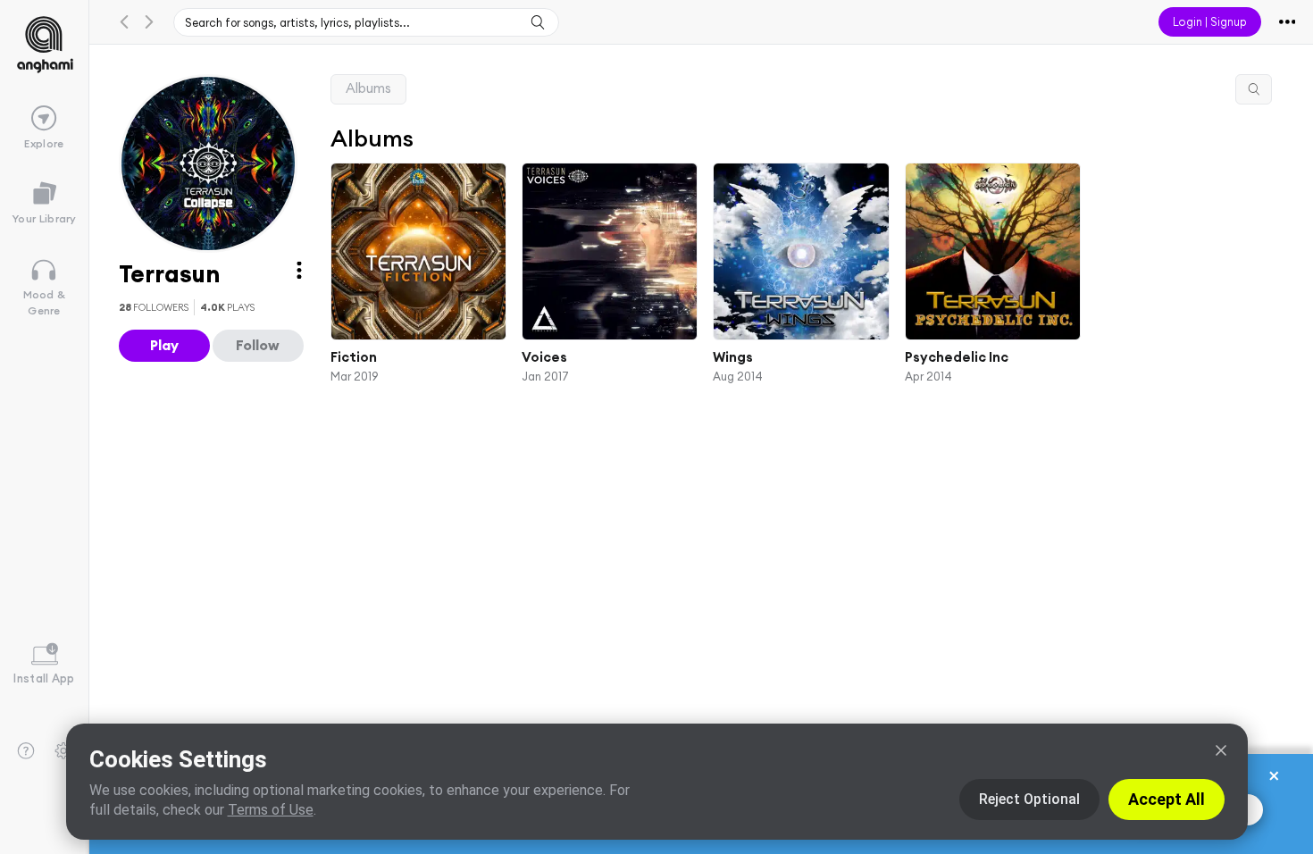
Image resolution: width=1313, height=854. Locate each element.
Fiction (353, 356)
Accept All (1166, 799)
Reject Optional (1029, 799)
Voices (544, 356)
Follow (258, 345)
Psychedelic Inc (956, 356)
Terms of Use (271, 809)
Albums (368, 88)
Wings (733, 356)
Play (164, 345)
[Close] (1221, 750)
